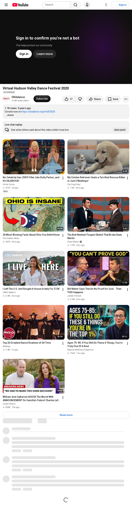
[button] (66, 127)
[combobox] (57, 5)
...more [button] (9, 115)
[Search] (75, 4)
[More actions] (125, 99)
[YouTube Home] (20, 5)
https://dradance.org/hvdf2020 (38, 111)
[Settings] (106, 5)
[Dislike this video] (80, 99)
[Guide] (6, 5)
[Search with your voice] (87, 4)
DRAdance (18, 97)
